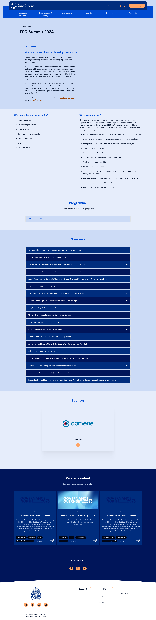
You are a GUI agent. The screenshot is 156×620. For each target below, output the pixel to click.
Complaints (124, 593)
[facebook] (71, 568)
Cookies (101, 603)
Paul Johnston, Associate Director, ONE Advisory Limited (49, 337)
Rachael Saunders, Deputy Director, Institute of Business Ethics (52, 366)
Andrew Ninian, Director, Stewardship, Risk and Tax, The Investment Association (58, 344)
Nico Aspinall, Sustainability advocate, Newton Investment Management (55, 250)
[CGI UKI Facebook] (32, 605)
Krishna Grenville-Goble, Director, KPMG (43, 322)
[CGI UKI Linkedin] (26, 605)
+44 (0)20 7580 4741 (39, 100)
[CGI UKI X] (39, 605)
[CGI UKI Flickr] (46, 605)
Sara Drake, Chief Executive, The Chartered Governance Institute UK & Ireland (57, 264)
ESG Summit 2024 (35, 219)
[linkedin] (78, 568)
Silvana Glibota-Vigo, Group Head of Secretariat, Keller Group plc (53, 301)
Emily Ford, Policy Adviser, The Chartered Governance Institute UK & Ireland (56, 272)
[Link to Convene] (78, 445)
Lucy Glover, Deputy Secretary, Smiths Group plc (46, 308)
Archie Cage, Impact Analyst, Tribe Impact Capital (47, 257)
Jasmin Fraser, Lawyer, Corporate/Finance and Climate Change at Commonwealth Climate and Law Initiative (69, 279)
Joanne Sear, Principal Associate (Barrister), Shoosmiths (49, 373)
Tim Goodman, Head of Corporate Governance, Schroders (50, 315)
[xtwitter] (85, 568)
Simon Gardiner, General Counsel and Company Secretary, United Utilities (56, 293)
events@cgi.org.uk (67, 98)
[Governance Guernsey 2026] (95, 540)
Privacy (100, 596)
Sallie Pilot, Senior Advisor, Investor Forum (44, 351)
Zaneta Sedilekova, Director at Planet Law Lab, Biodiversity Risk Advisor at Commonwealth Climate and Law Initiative (72, 380)
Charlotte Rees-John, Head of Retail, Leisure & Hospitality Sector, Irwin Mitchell (58, 358)
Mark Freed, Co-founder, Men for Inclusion (44, 286)
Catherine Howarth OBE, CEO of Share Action (45, 329)
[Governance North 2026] (52, 540)
